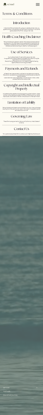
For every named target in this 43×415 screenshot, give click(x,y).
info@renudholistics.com (33, 134)
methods (6, 391)
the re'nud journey (10, 395)
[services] (37, 388)
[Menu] (38, 4)
